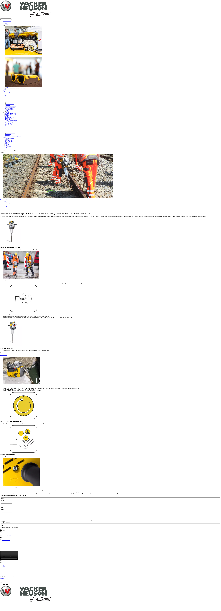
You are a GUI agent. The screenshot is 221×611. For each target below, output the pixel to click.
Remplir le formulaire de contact (8, 537)
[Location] (1, 584)
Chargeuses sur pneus (10, 103)
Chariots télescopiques (10, 104)
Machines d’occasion (6, 129)
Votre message (4, 517)
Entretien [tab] (5, 355)
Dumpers (8, 105)
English (4, 93)
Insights (6, 143)
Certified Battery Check (9, 124)
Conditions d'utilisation (7, 605)
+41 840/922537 (8, 535)
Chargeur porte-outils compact (10, 106)
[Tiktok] (7, 584)
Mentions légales (6, 603)
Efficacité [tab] (2, 355)
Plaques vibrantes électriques (10, 117)
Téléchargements (8, 146)
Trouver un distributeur (7, 21)
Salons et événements (9, 141)
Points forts (5, 201)
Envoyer (3, 521)
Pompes (7, 111)
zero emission (6, 112)
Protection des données (7, 604)
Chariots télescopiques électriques (11, 121)
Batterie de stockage (10, 109)
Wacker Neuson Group (7, 566)
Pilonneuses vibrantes (10, 98)
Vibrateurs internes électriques (10, 114)
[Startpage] (25, 16)
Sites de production (8, 140)
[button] (6, 92)
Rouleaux (7, 100)
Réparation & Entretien (10, 133)
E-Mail (2, 509)
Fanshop (6, 24)
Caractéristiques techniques (8, 202)
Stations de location (8, 128)
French (10, 93)
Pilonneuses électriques (9, 116)
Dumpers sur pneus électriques (10, 122)
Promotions (7, 144)
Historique (7, 139)
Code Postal (3, 505)
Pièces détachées (8, 134)
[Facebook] (3, 584)
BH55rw (4, 210)
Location (5, 126)
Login (4, 564)
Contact (4, 89)
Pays (2, 507)
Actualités (7, 142)
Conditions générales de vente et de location (11, 608)
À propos (5, 137)
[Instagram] (2, 584)
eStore (6, 23)
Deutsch (7, 93)
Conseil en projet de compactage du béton (13, 136)
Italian (13, 93)
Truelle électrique (8, 115)
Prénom (2, 498)
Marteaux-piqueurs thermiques (8, 209)
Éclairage (6, 110)
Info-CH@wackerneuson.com (5, 578)
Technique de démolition (10, 107)
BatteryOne (7, 125)
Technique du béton (9, 97)
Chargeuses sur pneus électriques (11, 120)
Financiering (7, 135)
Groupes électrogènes (9, 108)
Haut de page (53, 601)
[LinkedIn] (6, 584)
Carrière (4, 91)
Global (4, 90)
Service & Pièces (7, 130)
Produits (5, 95)
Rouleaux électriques (9, 118)
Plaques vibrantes (9, 99)
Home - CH (5, 206)
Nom (2, 500)
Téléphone (3, 511)
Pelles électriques (8, 119)
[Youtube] (5, 584)
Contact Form (2, 580)
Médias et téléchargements (7, 204)
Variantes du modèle (6, 203)
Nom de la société (4, 502)
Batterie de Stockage (10, 123)
